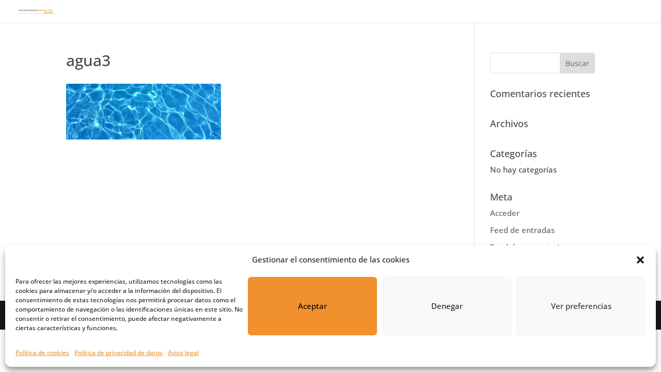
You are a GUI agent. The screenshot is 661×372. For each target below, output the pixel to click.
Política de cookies (42, 352)
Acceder (505, 213)
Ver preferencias (581, 306)
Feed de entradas (522, 230)
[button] (640, 260)
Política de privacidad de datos (118, 352)
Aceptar (312, 306)
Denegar (447, 306)
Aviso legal (183, 352)
